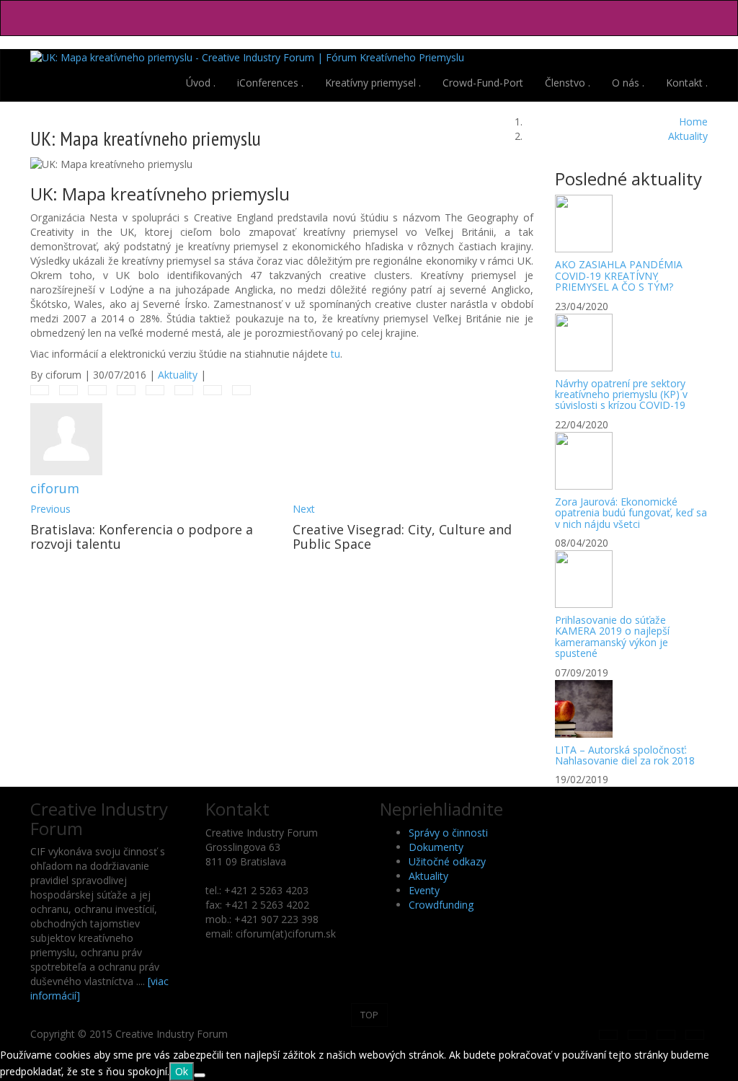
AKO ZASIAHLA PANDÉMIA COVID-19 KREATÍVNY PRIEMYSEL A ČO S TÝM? (619, 275)
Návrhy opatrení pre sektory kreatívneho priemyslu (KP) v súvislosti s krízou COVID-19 (621, 394)
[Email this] (241, 390)
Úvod (200, 82)
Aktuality (177, 374)
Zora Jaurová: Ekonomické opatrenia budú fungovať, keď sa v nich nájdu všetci (631, 513)
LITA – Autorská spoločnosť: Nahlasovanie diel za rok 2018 (625, 755)
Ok (181, 1071)
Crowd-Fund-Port (483, 82)
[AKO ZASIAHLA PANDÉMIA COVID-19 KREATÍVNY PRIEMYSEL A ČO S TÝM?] (631, 223)
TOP (369, 1014)
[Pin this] (183, 390)
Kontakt (687, 82)
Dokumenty (436, 847)
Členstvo (567, 82)
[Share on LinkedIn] (97, 390)
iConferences (270, 82)
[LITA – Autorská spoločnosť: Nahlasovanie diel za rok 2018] (631, 709)
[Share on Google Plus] (155, 390)
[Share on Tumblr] (126, 390)
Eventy (424, 890)
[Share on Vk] (212, 390)
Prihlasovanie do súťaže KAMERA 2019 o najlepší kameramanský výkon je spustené (612, 636)
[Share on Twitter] (68, 390)
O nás (628, 82)
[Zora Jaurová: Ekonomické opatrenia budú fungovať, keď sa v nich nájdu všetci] (631, 461)
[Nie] (199, 1075)
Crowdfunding (441, 905)
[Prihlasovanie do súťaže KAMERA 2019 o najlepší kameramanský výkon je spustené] (631, 579)
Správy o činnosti (448, 832)
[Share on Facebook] (39, 390)
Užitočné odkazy (447, 861)
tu (335, 354)
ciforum (54, 488)
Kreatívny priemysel (373, 82)
